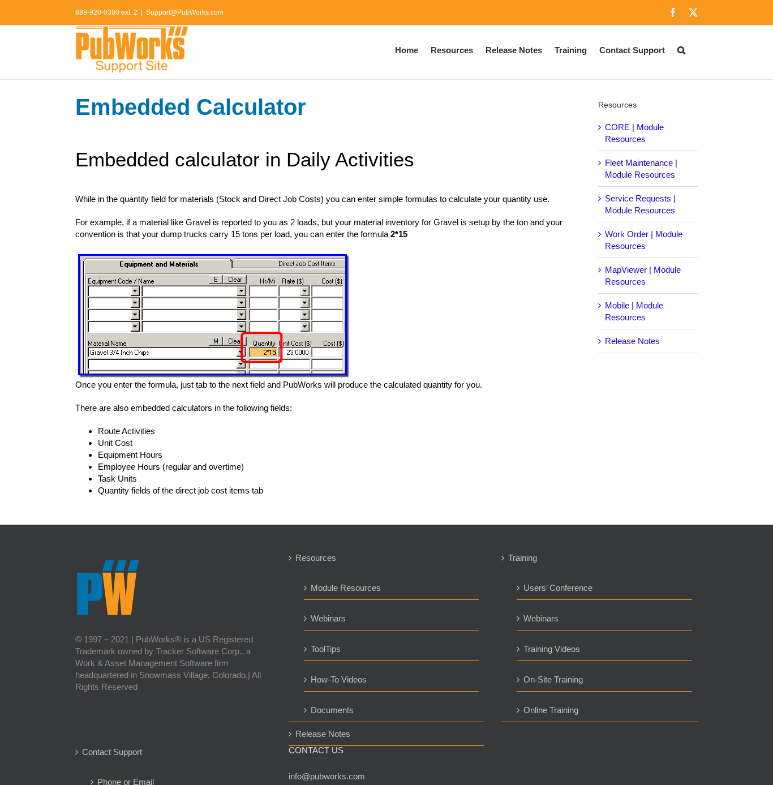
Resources (315, 558)
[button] (681, 49)
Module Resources (346, 588)
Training (522, 558)
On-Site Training (553, 679)
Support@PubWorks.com (185, 12)
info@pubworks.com (327, 776)
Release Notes (632, 341)
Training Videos (551, 649)
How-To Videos (339, 679)
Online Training (550, 710)
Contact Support (112, 752)
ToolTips (326, 649)
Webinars (328, 618)
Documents (332, 710)
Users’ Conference (557, 588)
